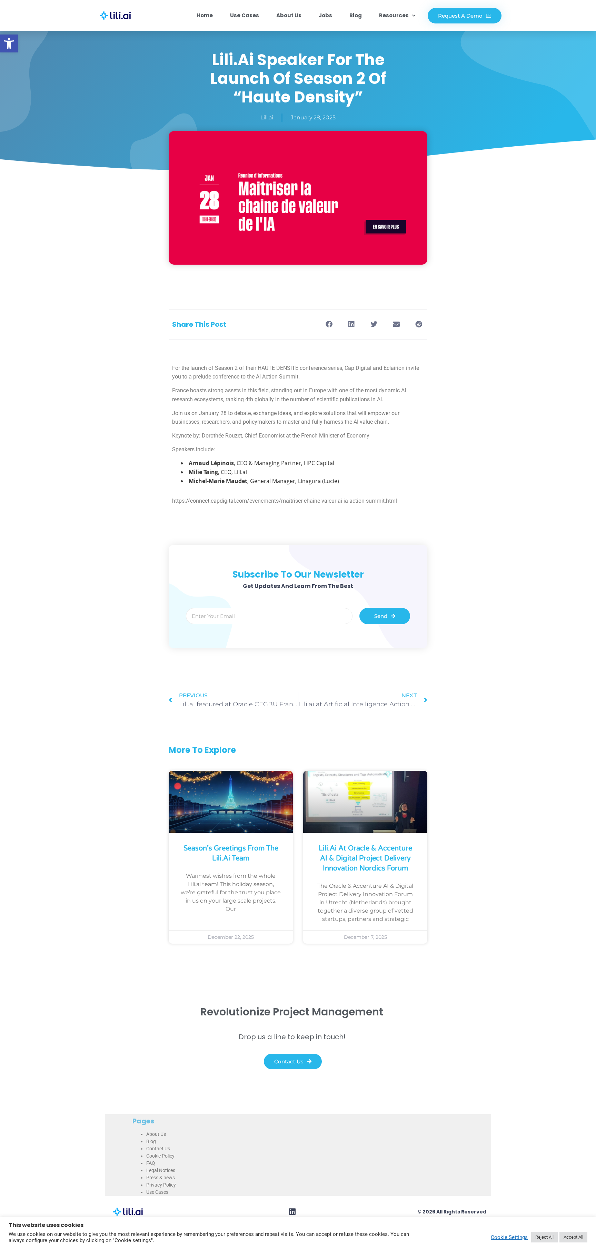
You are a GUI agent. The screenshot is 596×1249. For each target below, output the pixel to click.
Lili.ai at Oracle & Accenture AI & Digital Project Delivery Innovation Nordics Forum (365, 858)
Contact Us (158, 1148)
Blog (355, 15)
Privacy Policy (161, 1185)
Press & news (160, 1177)
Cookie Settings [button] (509, 1237)
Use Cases (244, 15)
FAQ (150, 1163)
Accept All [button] (573, 1237)
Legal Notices (160, 1170)
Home (205, 15)
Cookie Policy (160, 1156)
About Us (288, 15)
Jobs (325, 15)
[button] (9, 43)
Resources (394, 15)
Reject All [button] (544, 1237)
